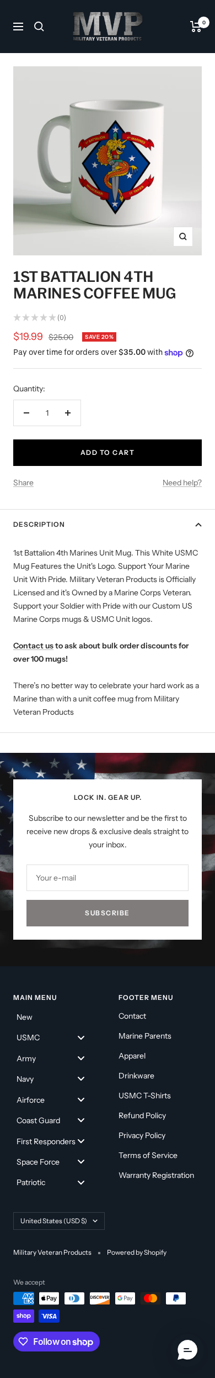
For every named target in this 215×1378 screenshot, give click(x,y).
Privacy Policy (142, 1135)
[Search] (39, 27)
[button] (187, 1350)
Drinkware (136, 1076)
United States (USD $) (53, 1221)
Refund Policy (142, 1115)
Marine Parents (145, 1036)
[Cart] (196, 26)
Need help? (182, 483)
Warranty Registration (156, 1175)
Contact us (33, 646)
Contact (132, 1016)
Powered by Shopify (136, 1252)
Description (39, 524)
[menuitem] (54, 1016)
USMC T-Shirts (145, 1096)
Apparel (132, 1056)
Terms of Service (148, 1155)
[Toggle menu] (81, 1037)
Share (23, 483)
